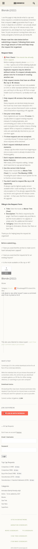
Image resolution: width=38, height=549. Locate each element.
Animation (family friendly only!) (10, 490)
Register (19, 432)
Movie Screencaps (11, 530)
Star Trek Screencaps (19, 536)
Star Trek (4, 500)
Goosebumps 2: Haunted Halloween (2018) (14, 480)
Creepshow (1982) (7, 470)
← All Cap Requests (7, 426)
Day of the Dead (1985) (8, 473)
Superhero (4, 507)
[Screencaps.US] (19, 3)
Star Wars (4, 504)
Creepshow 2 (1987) (7, 467)
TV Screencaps (27, 530)
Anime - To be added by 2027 (10, 494)
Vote (6, 273)
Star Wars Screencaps (19, 541)
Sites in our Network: (19, 519)
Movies (10, 288)
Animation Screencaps (19, 525)
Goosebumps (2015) (7, 477)
